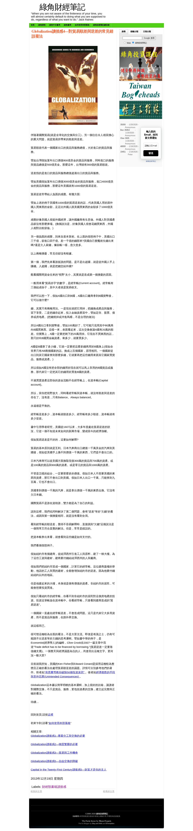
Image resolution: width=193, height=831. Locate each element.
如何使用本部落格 (82, 25)
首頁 (33, 25)
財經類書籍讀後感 (54, 786)
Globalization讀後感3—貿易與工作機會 (54, 752)
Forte (88, 821)
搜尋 (124, 32)
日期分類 (147, 32)
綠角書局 (67, 25)
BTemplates (110, 823)
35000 (123, 125)
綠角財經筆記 (62, 6)
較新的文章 (36, 791)
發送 (151, 153)
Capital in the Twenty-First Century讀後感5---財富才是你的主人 (68, 769)
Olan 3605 (124, 138)
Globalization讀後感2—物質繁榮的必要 (54, 744)
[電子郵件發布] (94, 778)
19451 (123, 152)
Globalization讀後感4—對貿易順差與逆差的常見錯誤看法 (72, 33)
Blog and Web (97, 823)
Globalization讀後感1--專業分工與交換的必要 (58, 735)
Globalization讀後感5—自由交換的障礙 (54, 761)
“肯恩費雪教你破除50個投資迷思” (64, 672)
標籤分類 (134, 32)
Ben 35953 (125, 130)
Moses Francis (105, 821)
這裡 (50, 714)
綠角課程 (42, 25)
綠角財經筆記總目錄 (101, 25)
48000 (123, 146)
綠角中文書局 (54, 25)
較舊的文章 (108, 791)
